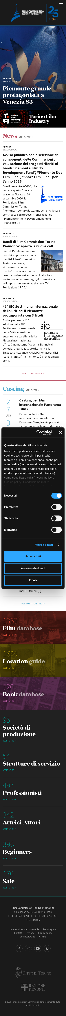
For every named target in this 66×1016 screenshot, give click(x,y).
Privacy (30, 933)
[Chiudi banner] (60, 432)
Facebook (19, 948)
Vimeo (47, 948)
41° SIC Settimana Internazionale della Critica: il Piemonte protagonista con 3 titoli (30, 310)
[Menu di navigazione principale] (61, 5)
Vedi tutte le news (32, 373)
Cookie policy (45, 933)
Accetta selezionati (33, 568)
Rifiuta (33, 580)
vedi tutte (24, 137)
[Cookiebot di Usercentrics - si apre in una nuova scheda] (38, 432)
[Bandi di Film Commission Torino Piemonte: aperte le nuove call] (52, 261)
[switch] (56, 507)
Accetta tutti (33, 556)
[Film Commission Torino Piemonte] (33, 12)
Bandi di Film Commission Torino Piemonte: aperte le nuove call (29, 243)
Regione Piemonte (33, 987)
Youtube (37, 948)
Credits (42, 936)
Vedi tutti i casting (31, 603)
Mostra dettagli (44, 544)
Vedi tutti (31, 390)
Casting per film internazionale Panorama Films (40, 404)
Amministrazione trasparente (24, 929)
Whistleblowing (27, 936)
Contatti (18, 933)
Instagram (28, 948)
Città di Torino (33, 972)
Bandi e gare (49, 929)
